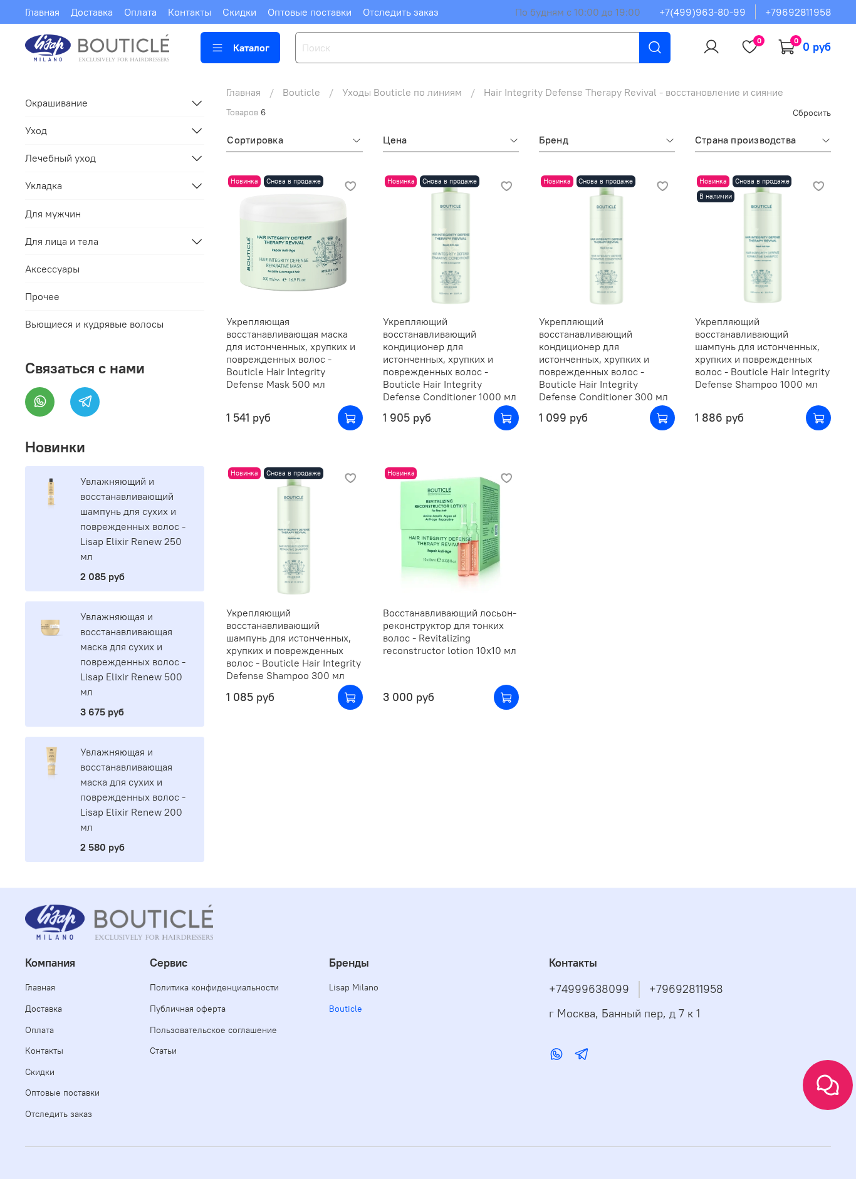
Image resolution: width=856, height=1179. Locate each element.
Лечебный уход (60, 158)
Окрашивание (56, 102)
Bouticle (301, 92)
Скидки (239, 12)
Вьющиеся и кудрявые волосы (94, 324)
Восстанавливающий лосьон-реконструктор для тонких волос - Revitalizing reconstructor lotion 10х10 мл (449, 631)
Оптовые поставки (310, 12)
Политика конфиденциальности (214, 987)
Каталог (251, 47)
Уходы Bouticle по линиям (402, 92)
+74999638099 (589, 989)
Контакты (189, 12)
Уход (36, 130)
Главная (42, 12)
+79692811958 (798, 12)
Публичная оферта (188, 1008)
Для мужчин (53, 213)
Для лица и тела (61, 241)
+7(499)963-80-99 (702, 12)
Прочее (42, 296)
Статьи (163, 1050)
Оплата (140, 12)
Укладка (43, 185)
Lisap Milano (353, 987)
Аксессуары (52, 268)
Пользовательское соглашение (213, 1030)
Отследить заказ (401, 12)
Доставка (92, 12)
